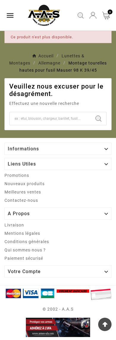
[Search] (98, 118)
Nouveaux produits (24, 183)
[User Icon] (93, 15)
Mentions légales (22, 233)
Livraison (14, 225)
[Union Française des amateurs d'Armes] (58, 327)
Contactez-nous (21, 200)
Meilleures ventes (22, 192)
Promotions (16, 175)
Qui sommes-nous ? (25, 250)
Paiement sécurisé (23, 258)
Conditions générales (26, 241)
